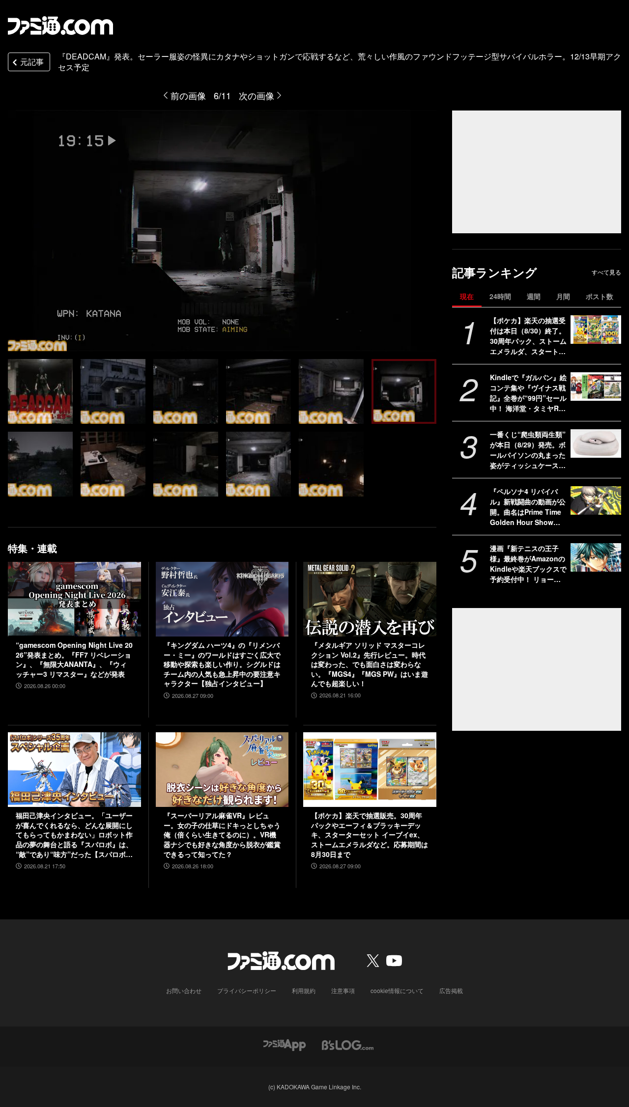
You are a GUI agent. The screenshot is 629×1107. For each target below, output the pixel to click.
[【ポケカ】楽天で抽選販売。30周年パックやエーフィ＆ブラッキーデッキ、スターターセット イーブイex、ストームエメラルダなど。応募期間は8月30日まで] (369, 769)
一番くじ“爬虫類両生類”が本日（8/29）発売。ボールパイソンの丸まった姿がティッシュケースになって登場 (528, 449)
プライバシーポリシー (246, 990)
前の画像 (188, 95)
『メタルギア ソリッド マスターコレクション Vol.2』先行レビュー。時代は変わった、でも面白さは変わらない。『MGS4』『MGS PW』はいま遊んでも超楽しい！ (369, 664)
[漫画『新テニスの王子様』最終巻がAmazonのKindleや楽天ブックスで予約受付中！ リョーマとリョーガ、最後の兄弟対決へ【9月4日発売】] (596, 557)
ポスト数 (599, 296)
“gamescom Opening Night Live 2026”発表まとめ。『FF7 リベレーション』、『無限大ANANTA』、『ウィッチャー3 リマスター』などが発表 (74, 659)
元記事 (32, 61)
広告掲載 (451, 990)
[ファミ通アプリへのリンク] (284, 1044)
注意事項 (343, 990)
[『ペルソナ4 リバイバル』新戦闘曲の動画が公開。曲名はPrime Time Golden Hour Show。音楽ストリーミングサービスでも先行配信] (596, 500)
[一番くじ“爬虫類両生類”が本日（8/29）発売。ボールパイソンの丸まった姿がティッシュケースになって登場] (596, 443)
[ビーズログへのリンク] (347, 1044)
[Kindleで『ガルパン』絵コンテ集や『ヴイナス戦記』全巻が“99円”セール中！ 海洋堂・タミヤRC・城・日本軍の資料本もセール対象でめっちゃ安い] (596, 386)
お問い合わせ (183, 990)
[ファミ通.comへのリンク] (60, 25)
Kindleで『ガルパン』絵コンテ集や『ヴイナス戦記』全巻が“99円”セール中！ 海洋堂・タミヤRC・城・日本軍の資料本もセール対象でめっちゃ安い (528, 393)
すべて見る (606, 272)
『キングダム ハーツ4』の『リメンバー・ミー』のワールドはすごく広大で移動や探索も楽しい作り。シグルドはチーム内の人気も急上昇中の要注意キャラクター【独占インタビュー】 (222, 664)
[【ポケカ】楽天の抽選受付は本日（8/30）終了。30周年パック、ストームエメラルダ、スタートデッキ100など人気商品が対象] (596, 329)
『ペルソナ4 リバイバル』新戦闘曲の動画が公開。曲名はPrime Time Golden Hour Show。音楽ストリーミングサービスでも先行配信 (528, 506)
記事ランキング (494, 272)
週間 (534, 296)
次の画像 (256, 95)
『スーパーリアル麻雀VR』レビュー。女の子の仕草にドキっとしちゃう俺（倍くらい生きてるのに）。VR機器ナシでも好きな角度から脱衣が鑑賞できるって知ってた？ (222, 834)
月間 (563, 296)
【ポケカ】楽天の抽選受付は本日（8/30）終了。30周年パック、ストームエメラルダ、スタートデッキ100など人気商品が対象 (528, 336)
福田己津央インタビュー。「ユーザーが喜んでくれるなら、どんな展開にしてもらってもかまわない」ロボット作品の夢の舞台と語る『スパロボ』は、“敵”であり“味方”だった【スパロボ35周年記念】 (74, 835)
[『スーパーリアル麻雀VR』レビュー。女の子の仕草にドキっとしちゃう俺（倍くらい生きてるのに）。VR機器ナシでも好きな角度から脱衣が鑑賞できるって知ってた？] (222, 769)
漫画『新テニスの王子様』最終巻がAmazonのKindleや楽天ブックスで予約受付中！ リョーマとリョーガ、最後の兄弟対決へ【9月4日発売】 (528, 563)
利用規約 (303, 990)
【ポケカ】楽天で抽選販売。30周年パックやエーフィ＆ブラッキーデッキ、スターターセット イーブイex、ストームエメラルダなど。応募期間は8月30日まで (369, 834)
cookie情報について (397, 990)
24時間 (500, 296)
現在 (467, 296)
